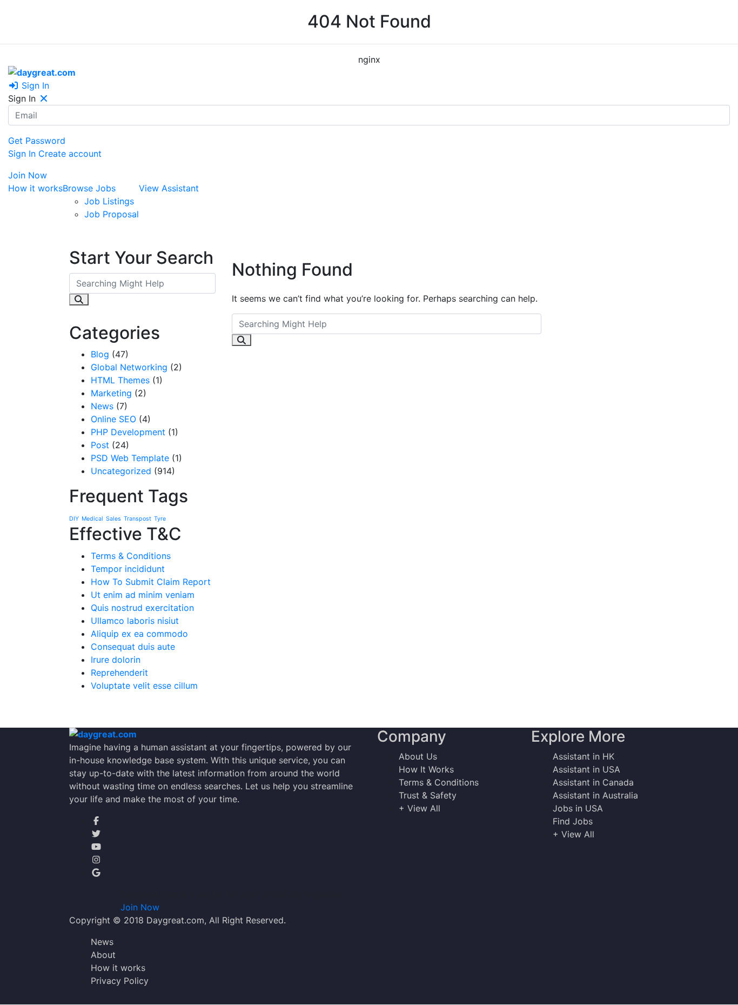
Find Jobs (573, 821)
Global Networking (129, 367)
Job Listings (109, 201)
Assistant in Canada (593, 782)
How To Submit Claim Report (151, 581)
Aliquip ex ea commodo (139, 633)
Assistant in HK (583, 756)
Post (100, 445)
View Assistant (169, 188)
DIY (74, 518)
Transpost (137, 518)
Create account (70, 153)
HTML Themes (120, 380)
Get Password (36, 140)
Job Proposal (111, 214)
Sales (113, 518)
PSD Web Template (130, 457)
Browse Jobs (89, 188)
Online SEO (113, 419)
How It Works (426, 769)
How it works (35, 188)
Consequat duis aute (133, 646)
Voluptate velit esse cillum (144, 685)
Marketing (111, 393)
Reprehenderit (119, 672)
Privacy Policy (120, 980)
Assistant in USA (586, 769)
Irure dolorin (115, 659)
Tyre (160, 518)
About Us (418, 756)
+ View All (419, 808)
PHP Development (128, 432)
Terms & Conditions (131, 555)
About (103, 954)
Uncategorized (121, 470)
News (102, 406)
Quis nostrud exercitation (142, 607)
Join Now (27, 175)
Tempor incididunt (128, 568)
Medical (92, 518)
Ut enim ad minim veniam (142, 594)
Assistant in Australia (595, 795)
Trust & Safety (428, 795)
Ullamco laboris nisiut (135, 620)
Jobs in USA (578, 808)
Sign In (34, 85)
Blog (100, 354)
